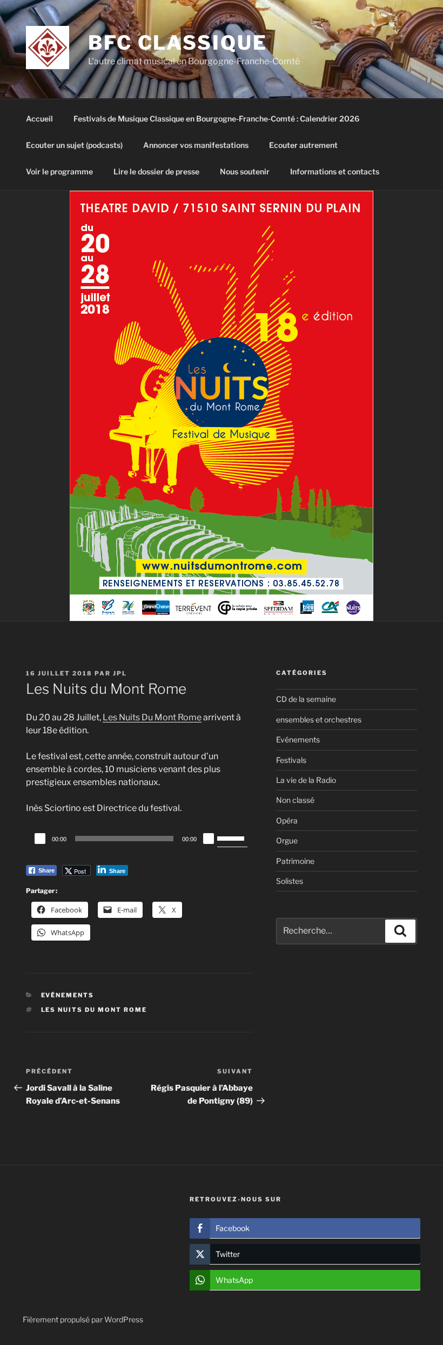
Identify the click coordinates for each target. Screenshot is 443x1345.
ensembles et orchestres (318, 719)
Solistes (289, 881)
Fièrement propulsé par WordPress (83, 1319)
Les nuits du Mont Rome (94, 1009)
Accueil (39, 118)
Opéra (287, 820)
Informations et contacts (334, 171)
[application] (139, 838)
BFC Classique (177, 43)
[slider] (232, 837)
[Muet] (208, 838)
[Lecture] (40, 838)
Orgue (287, 840)
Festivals (291, 760)
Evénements (68, 995)
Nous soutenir (245, 171)
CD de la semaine (306, 699)
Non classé (295, 800)
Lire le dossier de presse (156, 171)
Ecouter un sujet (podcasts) (74, 145)
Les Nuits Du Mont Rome (152, 717)
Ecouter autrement (303, 145)
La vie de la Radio (306, 780)
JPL (120, 673)
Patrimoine (295, 861)
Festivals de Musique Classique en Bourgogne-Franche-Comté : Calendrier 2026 (216, 118)
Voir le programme (59, 171)
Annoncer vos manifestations (196, 145)
